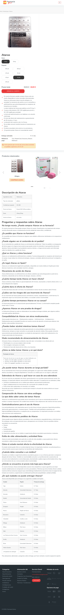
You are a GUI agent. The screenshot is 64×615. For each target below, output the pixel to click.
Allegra (17, 176)
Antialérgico (6, 11)
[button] (17, 180)
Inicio (1, 11)
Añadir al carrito (13, 91)
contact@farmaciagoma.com (40, 574)
